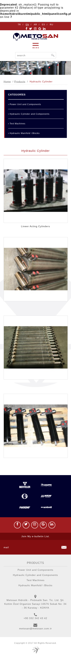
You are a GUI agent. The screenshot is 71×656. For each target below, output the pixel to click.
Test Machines (17, 123)
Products (19, 81)
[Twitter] (30, 28)
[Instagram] (35, 28)
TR (19, 24)
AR (35, 24)
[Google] (39, 28)
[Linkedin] (44, 28)
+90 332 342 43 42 (35, 618)
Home (7, 81)
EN (27, 24)
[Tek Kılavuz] (35, 650)
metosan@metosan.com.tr (35, 628)
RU (51, 24)
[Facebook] (26, 28)
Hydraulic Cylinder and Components (29, 114)
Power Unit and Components (25, 104)
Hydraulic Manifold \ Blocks (24, 133)
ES (43, 24)
